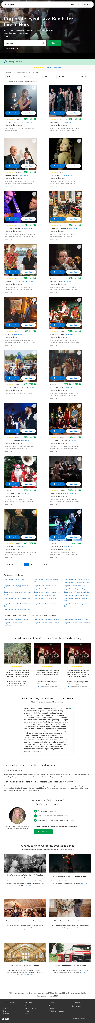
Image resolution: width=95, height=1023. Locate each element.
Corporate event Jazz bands (23, 72)
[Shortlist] (79, 4)
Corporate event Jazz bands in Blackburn (77, 623)
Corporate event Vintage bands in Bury (46, 598)
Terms (4, 1008)
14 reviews (17, 119)
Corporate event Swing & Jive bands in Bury (76, 599)
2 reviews (16, 278)
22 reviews (62, 331)
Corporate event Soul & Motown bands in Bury (17, 605)
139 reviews (17, 172)
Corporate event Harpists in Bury (14, 579)
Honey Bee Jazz (20, 682)
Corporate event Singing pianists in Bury (77, 583)
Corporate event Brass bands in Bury (76, 595)
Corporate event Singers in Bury (74, 589)
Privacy (4, 1011)
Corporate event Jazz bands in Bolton (16, 620)
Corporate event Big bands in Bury (45, 595)
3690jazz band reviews (53, 68)
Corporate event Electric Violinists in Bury (46, 580)
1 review (16, 331)
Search (72, 4)
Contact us (5, 1014)
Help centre (5, 1006)
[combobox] (13, 76)
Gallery (27, 1011)
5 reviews (61, 225)
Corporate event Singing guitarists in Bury (16, 587)
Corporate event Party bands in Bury (46, 604)
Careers (51, 1008)
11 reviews (17, 543)
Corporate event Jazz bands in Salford (76, 620)
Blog (26, 1014)
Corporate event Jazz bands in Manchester (13, 624)
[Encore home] (11, 4)
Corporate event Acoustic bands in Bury (17, 598)
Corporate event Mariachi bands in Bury (47, 592)
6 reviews (53, 278)
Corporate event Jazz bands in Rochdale (47, 620)
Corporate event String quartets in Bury (17, 609)
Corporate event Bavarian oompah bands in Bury (17, 593)
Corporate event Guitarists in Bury (45, 586)
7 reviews (61, 119)
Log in (86, 4)
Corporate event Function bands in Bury (77, 592)
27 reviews (62, 490)
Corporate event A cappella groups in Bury (76, 605)
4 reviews (53, 384)
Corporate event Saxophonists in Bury (76, 579)
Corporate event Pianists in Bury (74, 586)
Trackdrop (75, 1019)
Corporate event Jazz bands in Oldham (46, 623)
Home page (7, 72)
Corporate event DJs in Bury (43, 589)
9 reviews (61, 172)
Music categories (30, 1008)
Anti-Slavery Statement (56, 1011)
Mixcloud (84, 1019)
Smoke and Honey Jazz (47, 682)
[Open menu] (5, 4)
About (51, 1006)
